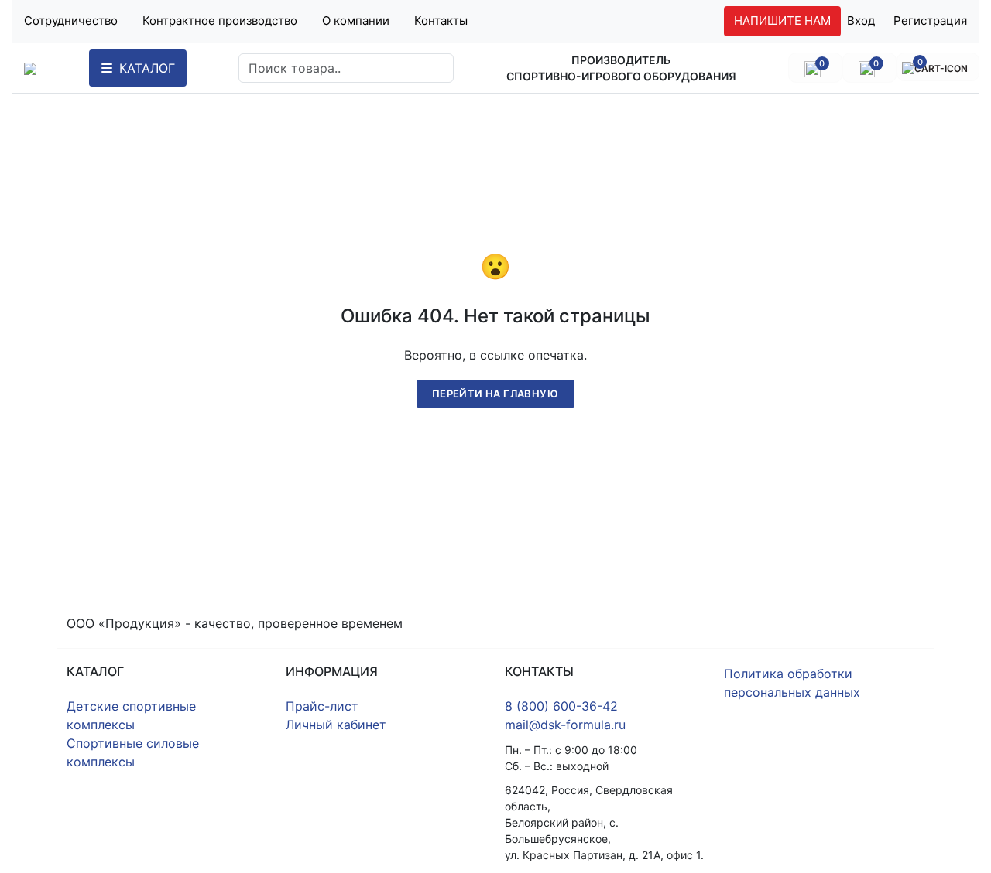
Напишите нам (782, 20)
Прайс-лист (322, 706)
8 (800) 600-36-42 (561, 706)
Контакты (441, 20)
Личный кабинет (336, 724)
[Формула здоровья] (30, 68)
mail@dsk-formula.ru (565, 724)
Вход (861, 20)
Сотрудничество (71, 20)
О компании (355, 20)
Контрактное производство (219, 20)
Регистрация (930, 20)
